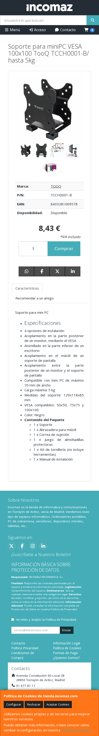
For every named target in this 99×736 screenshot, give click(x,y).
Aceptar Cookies (58, 704)
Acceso (39, 29)
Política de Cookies (76, 730)
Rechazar (34, 704)
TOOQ (56, 186)
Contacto (67, 29)
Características (27, 288)
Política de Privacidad (64, 609)
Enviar (66, 630)
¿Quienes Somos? (66, 657)
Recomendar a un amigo (34, 298)
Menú (14, 29)
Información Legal (66, 643)
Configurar (13, 704)
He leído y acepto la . (46, 619)
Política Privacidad (24, 648)
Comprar (64, 248)
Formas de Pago (65, 653)
